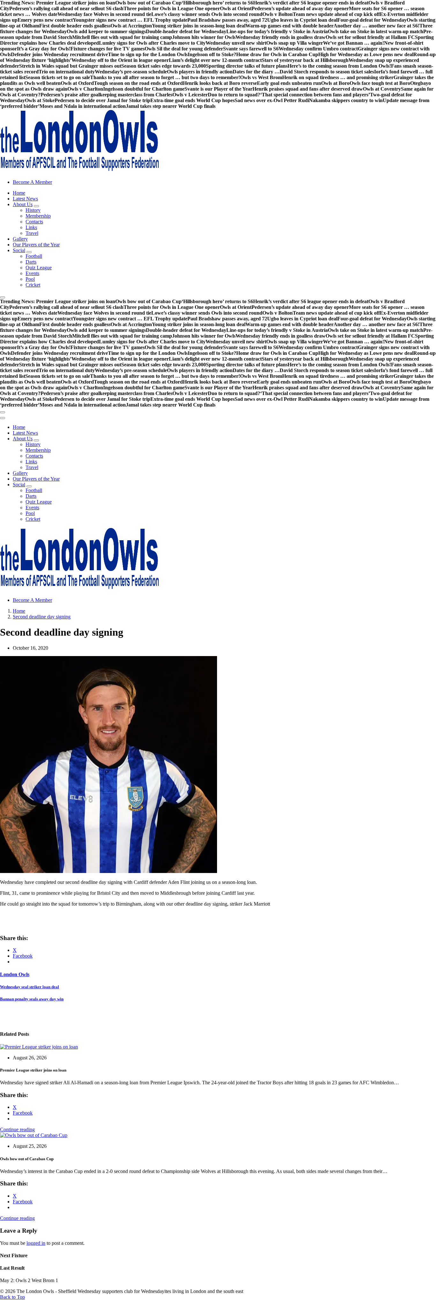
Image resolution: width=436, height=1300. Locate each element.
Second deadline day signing (42, 616)
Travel (32, 233)
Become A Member (32, 182)
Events (32, 273)
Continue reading (17, 1129)
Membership (38, 216)
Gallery (20, 239)
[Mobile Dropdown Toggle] (36, 206)
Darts (31, 262)
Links (31, 227)
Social (19, 250)
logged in (35, 1243)
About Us (23, 204)
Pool (30, 279)
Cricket (33, 285)
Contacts (34, 221)
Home (19, 193)
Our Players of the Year (36, 244)
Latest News (25, 198)
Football (34, 256)
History (33, 210)
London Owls (14, 974)
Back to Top (12, 1297)
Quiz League (39, 267)
